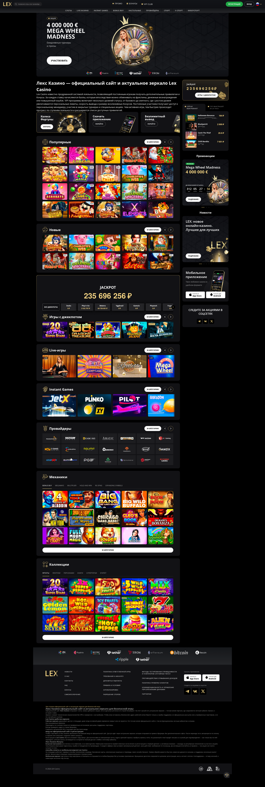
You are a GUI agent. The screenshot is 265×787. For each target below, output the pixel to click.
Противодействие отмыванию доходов (159, 678)
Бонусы (68, 690)
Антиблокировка (110, 690)
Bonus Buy (118, 10)
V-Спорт (179, 10)
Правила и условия (111, 685)
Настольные (135, 10)
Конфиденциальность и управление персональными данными (158, 688)
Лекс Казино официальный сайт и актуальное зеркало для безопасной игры (73, 707)
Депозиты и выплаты (112, 681)
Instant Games (101, 10)
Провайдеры (152, 10)
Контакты (69, 681)
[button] (180, 122)
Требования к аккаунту (113, 676)
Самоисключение (72, 694)
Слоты (68, 10)
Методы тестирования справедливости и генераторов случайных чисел (159, 673)
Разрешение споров (111, 694)
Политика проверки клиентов (155, 683)
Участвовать (59, 60)
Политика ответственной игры (117, 672)
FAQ (66, 685)
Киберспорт (194, 10)
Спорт (167, 10)
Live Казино (83, 10)
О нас (67, 676)
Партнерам (146, 694)
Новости (68, 672)
